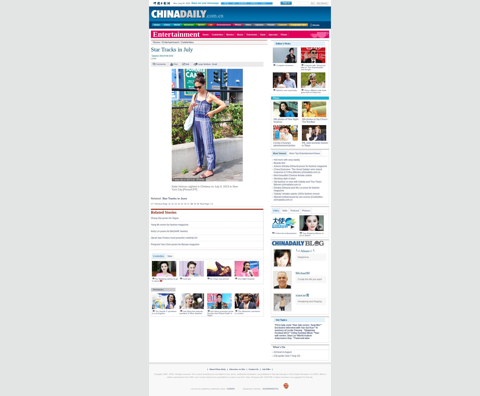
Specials (273, 34)
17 (188, 204)
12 (172, 204)
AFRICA (254, 3)
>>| (211, 204)
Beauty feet (279, 163)
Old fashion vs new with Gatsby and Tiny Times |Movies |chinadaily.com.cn (298, 183)
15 (182, 204)
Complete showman (284, 65)
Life (210, 25)
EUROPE (243, 3)
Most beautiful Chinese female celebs (293, 175)
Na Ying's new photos (219, 279)
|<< (152, 204)
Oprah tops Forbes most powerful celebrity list (174, 238)
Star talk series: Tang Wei (306, 325)
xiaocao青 (302, 295)
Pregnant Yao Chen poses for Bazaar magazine (175, 244)
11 (169, 204)
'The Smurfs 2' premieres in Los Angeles (164, 312)
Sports (201, 25)
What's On (279, 347)
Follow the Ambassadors (285, 233)
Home (157, 25)
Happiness (303, 257)
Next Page (204, 204)
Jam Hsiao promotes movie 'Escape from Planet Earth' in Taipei (220, 313)
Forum (271, 25)
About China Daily (217, 369)
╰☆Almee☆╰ (305, 251)
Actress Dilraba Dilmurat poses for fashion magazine (300, 166)
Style (263, 34)
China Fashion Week (302, 333)
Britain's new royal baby (286, 90)
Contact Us (254, 369)
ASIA (263, 3)
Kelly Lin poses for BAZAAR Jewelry (169, 231)
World (177, 25)
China (167, 25)
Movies (230, 34)
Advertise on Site (237, 369)
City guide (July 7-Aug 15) (287, 356)
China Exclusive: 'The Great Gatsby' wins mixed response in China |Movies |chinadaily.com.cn (298, 171)
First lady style (283, 325)
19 (195, 204)
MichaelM (303, 273)
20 (198, 204)
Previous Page (161, 204)
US (233, 3)
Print (175, 64)
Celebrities (217, 34)
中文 (226, 3)
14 (179, 204)
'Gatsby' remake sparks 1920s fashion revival (297, 193)
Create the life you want (310, 279)
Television (251, 34)
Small (214, 64)
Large (200, 64)
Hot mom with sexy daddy (287, 160)
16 (185, 204)
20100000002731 (270, 389)
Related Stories (163, 212)
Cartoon (283, 25)
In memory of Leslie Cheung (296, 329)
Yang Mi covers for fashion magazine (169, 224)
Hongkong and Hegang (310, 301)
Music (240, 34)
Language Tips (298, 25)
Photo (238, 25)
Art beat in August (283, 352)
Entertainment (224, 25)
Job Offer (266, 369)
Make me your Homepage (205, 3)
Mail (187, 64)
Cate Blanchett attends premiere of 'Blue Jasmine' (191, 312)
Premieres (158, 289)
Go (312, 3)
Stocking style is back (285, 178)
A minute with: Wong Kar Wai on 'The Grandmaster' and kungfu (313, 67)
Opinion (259, 25)
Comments (161, 64)
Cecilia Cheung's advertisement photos (284, 144)
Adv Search (322, 3)
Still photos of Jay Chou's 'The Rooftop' (314, 120)
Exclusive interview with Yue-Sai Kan (294, 327)
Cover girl (186, 279)
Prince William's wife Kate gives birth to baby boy (313, 91)
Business (189, 25)
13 (176, 204)
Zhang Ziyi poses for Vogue (165, 218)
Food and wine (302, 338)
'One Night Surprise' (246, 279)
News (206, 34)
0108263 (231, 389)
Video (248, 25)
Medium (207, 64)
